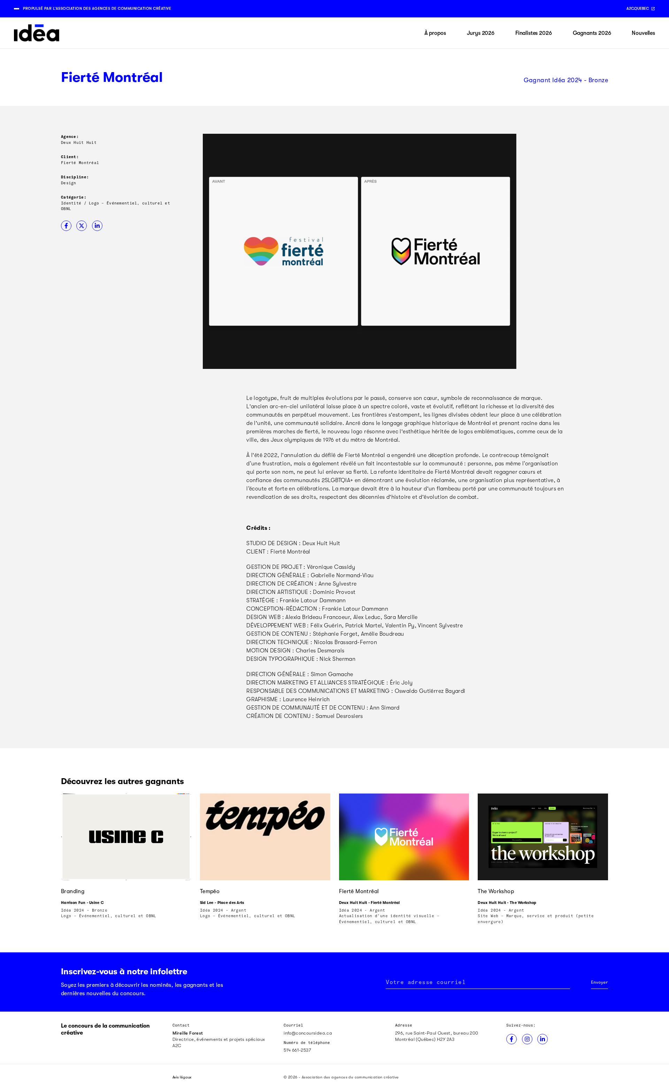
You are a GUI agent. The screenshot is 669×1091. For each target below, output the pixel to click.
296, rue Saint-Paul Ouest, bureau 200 (436, 1033)
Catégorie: (73, 197)
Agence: (70, 136)
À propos (435, 33)
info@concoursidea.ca (308, 1033)
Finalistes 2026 (533, 33)
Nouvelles (643, 33)
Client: (70, 156)
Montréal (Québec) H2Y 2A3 (425, 1039)
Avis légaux (182, 1077)
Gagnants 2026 (592, 33)
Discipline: (75, 177)
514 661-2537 (297, 1050)
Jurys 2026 (480, 33)
